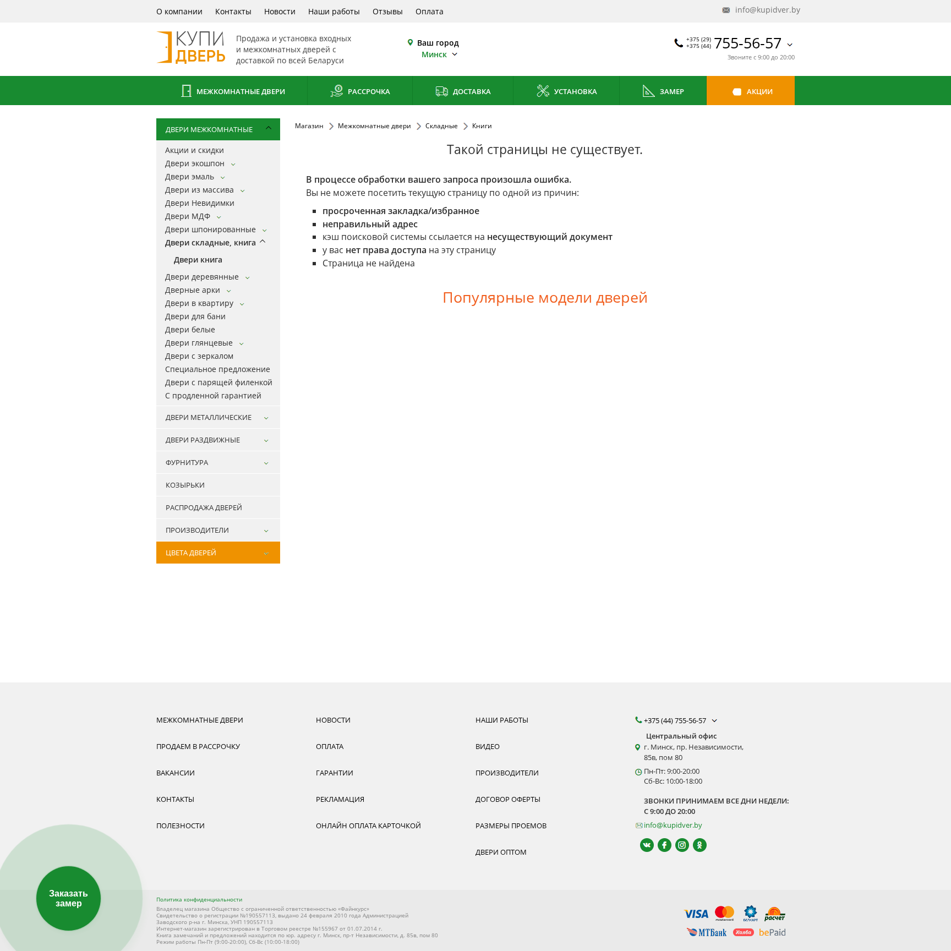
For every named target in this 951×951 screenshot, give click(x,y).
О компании (179, 11)
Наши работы (334, 11)
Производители (507, 773)
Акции (759, 91)
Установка (575, 91)
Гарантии (334, 773)
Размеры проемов (511, 825)
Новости (280, 11)
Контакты (233, 11)
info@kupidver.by (764, 9)
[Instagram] (677, 845)
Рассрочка (368, 91)
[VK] (642, 845)
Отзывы (388, 11)
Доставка (471, 91)
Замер (671, 91)
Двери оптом (501, 852)
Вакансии (175, 773)
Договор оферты (508, 799)
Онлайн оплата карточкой (368, 825)
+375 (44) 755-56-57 (676, 720)
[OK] (695, 845)
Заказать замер (68, 898)
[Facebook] (659, 845)
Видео (488, 746)
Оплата (430, 11)
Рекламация (340, 799)
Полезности (180, 825)
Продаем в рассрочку (198, 746)
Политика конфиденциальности (199, 899)
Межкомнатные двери (240, 91)
